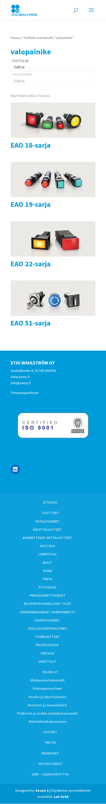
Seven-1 (42, 790)
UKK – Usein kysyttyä (50, 774)
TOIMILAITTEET (47, 636)
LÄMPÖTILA (47, 554)
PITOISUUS (47, 587)
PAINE (47, 570)
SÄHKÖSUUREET (47, 620)
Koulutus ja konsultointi (47, 705)
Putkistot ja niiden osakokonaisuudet (47, 713)
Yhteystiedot (50, 763)
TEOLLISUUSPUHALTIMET (47, 628)
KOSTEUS (47, 546)
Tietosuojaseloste (25, 392)
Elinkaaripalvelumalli (47, 680)
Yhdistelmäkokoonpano (47, 721)
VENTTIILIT (47, 661)
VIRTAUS (47, 653)
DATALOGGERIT (47, 521)
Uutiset (50, 732)
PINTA (47, 579)
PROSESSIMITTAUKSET (47, 595)
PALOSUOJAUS (47, 645)
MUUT (47, 562)
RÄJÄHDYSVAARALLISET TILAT (47, 603)
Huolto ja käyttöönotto (47, 697)
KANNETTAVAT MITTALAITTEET (47, 537)
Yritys (50, 742)
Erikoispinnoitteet (47, 688)
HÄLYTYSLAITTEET (47, 529)
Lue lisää (61, 796)
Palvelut (50, 672)
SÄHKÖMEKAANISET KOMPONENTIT (47, 612)
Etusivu (16, 38)
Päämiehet (50, 753)
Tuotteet (50, 513)
